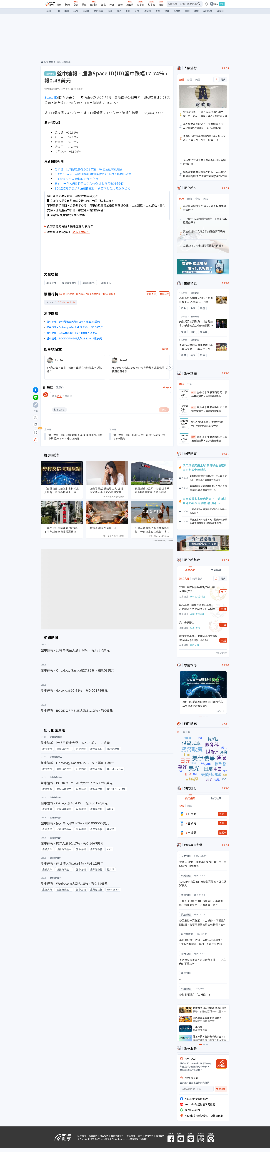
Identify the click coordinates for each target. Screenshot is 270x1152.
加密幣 (129, 4)
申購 (223, 609)
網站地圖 (149, 1135)
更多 (223, 79)
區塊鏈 (147, 11)
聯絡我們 (131, 1135)
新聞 (67, 4)
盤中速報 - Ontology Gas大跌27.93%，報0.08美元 (75, 327)
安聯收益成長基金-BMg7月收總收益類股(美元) (198, 589)
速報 (110, 11)
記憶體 (192, 814)
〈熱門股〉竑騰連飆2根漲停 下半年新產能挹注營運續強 (61, 529)
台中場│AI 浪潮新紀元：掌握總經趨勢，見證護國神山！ (209, 394)
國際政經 (195, 293)
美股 (84, 4)
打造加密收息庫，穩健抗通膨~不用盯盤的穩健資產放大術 (209, 424)
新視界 (176, 11)
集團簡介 (93, 1135)
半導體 (192, 832)
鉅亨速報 (48, 62)
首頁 (59, 4)
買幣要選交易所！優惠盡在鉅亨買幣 (70, 226)
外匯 (112, 4)
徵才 (140, 1135)
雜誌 (196, 11)
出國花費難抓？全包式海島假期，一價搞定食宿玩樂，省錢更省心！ (152, 529)
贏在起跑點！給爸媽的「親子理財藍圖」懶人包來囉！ (89, 293)
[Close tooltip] (62, 439)
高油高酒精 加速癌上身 (103, 528)
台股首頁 (151, 293)
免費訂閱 (220, 1089)
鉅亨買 (140, 4)
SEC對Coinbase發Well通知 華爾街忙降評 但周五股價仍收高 (93, 174)
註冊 (222, 3)
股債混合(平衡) (197, 596)
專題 (187, 11)
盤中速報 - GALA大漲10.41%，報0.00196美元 (72, 333)
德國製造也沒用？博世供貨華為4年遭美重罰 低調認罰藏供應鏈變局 (152, 490)
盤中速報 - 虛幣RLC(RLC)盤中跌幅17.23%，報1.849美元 (139, 436)
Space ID (50, 97)
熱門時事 (98, 11)
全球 (120, 4)
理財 (166, 11)
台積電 (192, 823)
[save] (35, 432)
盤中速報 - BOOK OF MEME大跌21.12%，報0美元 (74, 338)
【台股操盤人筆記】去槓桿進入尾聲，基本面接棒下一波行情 (61, 490)
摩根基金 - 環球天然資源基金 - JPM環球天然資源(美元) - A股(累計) (197, 607)
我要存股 (164, 293)
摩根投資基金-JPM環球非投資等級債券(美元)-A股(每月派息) (198, 638)
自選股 (220, 11)
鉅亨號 (151, 4)
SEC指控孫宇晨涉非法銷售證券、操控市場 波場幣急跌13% (92, 188)
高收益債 (194, 645)
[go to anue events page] (206, 4)
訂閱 (161, 4)
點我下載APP (81, 232)
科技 (75, 11)
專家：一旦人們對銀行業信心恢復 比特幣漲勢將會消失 (90, 183)
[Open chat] (35, 440)
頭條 (48, 11)
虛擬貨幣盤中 (63, 62)
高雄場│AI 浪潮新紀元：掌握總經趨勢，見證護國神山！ (209, 439)
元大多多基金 (186, 622)
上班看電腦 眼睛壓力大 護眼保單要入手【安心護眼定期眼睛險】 (107, 490)
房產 (157, 11)
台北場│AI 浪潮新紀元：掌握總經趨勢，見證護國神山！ (209, 409)
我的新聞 (207, 11)
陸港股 (93, 4)
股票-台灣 (195, 627)
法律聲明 (160, 1135)
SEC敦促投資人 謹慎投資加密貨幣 (76, 179)
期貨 (137, 11)
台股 (75, 4)
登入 (216, 3)
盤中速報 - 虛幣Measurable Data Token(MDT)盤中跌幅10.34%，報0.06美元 (75, 436)
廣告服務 (104, 1135)
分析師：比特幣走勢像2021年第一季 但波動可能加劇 (89, 169)
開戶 (223, 591)
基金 (103, 4)
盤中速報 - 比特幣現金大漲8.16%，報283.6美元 (73, 321)
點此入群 (105, 201)
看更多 (165, 349)
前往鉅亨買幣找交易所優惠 (68, 215)
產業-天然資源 (197, 614)
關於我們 (82, 1135)
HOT (193, 392)
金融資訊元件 (117, 1135)
